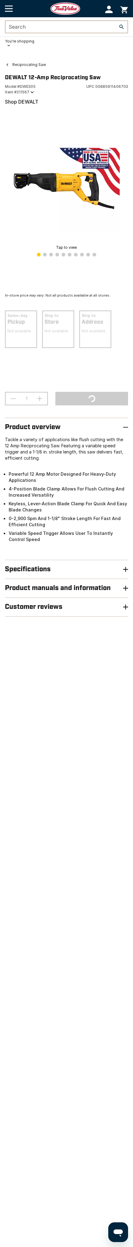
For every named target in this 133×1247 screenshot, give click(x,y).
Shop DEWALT (21, 102)
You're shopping (19, 41)
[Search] (121, 27)
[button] (109, 9)
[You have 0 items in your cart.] (124, 9)
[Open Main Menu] (9, 9)
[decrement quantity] (13, 399)
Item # (17, 92)
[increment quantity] (39, 399)
